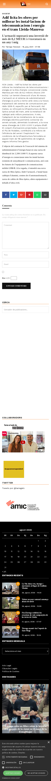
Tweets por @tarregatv (13, 488)
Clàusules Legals (9, 668)
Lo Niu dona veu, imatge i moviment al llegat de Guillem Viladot (34, 586)
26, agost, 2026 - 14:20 (31, 593)
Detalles (21, 752)
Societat (6, 14)
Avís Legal (6, 665)
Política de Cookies (10, 671)
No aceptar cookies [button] (36, 773)
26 (18, 562)
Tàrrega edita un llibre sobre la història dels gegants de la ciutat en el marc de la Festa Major (25, 729)
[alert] (25, 760)
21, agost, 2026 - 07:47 (31, 622)
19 (18, 557)
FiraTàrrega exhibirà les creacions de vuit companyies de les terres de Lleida (35, 615)
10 (5, 551)
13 (25, 551)
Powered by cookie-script (11, 778)
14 (31, 551)
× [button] (48, 742)
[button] (25, 767)
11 (11, 551)
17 (5, 557)
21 (31, 557)
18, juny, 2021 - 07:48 (31, 47)
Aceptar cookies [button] (13, 773)
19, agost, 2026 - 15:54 (31, 635)
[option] (25, 708)
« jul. (4, 571)
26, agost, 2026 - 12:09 (31, 606)
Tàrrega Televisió (13, 47)
